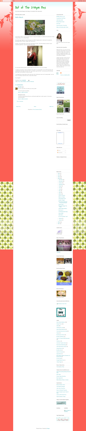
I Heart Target (59, 361)
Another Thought (62, 200)
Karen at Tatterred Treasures (62, 390)
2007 (59, 223)
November (61, 181)
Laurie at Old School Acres (61, 394)
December (61, 179)
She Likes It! (61, 210)
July (60, 187)
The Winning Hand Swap (63, 211)
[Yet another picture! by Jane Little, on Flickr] (64, 250)
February (60, 218)
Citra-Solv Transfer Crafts (61, 342)
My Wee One (59, 350)
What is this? (60, 143)
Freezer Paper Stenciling (61, 376)
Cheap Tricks (59, 323)
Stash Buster (59, 353)
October (60, 182)
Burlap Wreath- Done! (60, 21)
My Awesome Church (60, 334)
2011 (59, 175)
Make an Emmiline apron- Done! (62, 27)
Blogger (48, 428)
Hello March (61, 214)
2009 (59, 178)
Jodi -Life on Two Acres (61, 388)
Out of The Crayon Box (30, 7)
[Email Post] (29, 80)
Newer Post (18, 106)
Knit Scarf (58, 23)
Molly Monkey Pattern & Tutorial (62, 379)
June (60, 189)
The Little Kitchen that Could (62, 331)
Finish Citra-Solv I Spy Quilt (62, 25)
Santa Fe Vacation (60, 351)
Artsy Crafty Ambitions (22, 81)
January (60, 220)
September (61, 184)
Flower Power (61, 204)
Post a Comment (20, 101)
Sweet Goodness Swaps (61, 396)
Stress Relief (61, 213)
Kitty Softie (59, 374)
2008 (59, 222)
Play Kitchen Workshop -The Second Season (63, 202)
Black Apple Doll (60, 378)
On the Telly (59, 358)
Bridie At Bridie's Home (61, 384)
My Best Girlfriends (30, 81)
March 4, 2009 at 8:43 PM (23, 92)
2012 (59, 173)
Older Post (51, 106)
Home (35, 106)
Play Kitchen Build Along (61, 344)
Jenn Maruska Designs (61, 386)
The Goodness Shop (60, 366)
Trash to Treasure (62, 195)
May (60, 190)
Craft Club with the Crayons (62, 346)
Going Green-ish (59, 348)
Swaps (58, 332)
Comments (60, 152)
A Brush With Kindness (63, 208)
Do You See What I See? (63, 216)
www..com (60, 132)
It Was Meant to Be (62, 198)
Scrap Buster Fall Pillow (61, 18)
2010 (59, 176)
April (60, 192)
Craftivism (58, 341)
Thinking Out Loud (60, 327)
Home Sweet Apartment (61, 329)
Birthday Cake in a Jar (61, 16)
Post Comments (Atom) (37, 109)
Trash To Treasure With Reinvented (63, 338)
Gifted (58, 325)
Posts (59, 150)
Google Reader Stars (60, 360)
